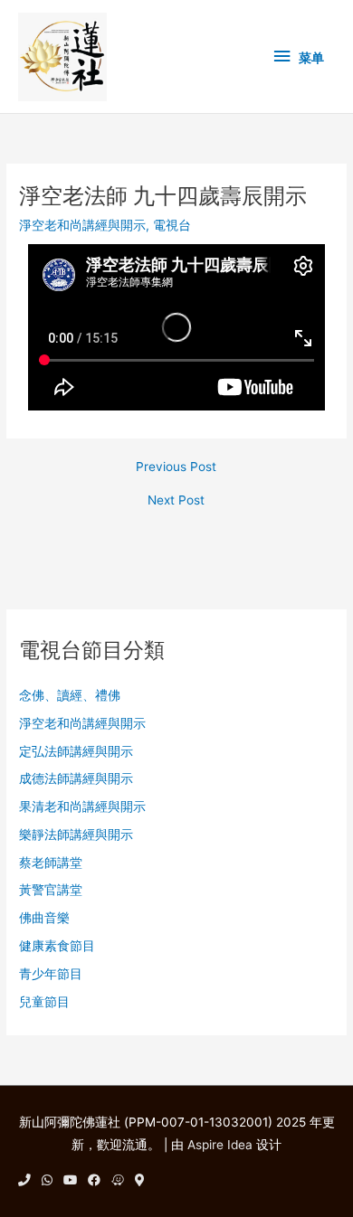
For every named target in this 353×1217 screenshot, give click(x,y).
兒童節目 (44, 1002)
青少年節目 (50, 974)
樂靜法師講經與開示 (76, 834)
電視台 (172, 225)
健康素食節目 (57, 946)
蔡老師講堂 (50, 862)
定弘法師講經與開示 (76, 751)
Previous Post (176, 467)
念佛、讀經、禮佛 (69, 695)
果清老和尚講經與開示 (82, 806)
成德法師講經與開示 (76, 778)
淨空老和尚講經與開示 (82, 225)
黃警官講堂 (50, 889)
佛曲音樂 (44, 917)
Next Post (176, 501)
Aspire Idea (220, 1144)
